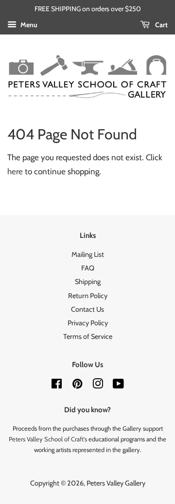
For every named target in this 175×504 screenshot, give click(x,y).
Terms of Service (87, 336)
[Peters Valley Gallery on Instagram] (97, 385)
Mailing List (87, 254)
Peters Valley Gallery (116, 483)
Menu (28, 24)
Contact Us (87, 309)
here (15, 171)
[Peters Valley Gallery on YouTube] (118, 385)
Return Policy (87, 295)
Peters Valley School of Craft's (48, 439)
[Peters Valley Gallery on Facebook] (56, 385)
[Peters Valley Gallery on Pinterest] (77, 385)
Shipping (88, 281)
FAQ (87, 268)
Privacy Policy (88, 323)
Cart (161, 24)
